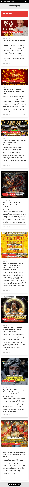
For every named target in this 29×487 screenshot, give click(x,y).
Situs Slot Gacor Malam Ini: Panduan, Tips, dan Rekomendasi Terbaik (14, 205)
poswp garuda (6, 165)
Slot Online (19, 32)
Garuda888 (5, 32)
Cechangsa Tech (7, 2)
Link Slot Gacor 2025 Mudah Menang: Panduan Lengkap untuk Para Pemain (12, 330)
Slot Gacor (12, 32)
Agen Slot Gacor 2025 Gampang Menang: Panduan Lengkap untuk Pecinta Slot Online (13, 392)
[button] (27, 1)
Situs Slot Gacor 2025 (15, 132)
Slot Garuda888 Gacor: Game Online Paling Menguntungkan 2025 (13, 92)
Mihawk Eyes (6, 63)
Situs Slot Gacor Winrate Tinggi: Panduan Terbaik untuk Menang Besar (14, 454)
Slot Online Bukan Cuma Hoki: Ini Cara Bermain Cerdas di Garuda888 (14, 143)
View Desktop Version (15, 484)
